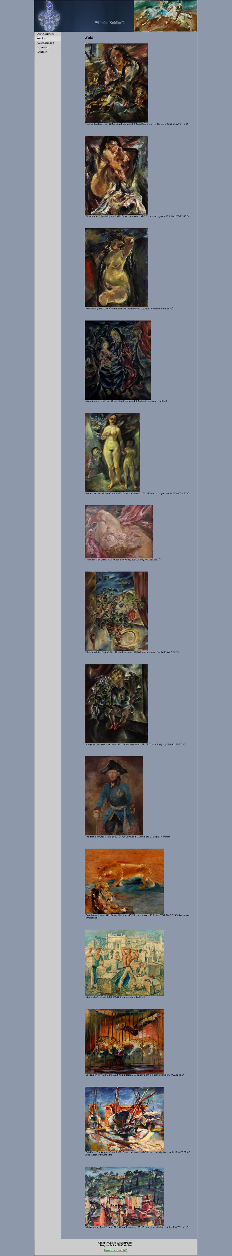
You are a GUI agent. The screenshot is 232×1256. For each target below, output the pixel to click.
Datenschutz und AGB (116, 1250)
